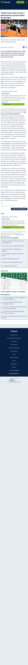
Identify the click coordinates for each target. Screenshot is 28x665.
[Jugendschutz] (14, 380)
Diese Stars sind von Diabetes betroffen (13, 246)
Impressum (14, 341)
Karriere (14, 367)
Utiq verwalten (14, 351)
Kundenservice (14, 335)
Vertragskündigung (14, 370)
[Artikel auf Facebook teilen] (24, 47)
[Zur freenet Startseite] (5, 1)
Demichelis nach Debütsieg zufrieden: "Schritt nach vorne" (13, 312)
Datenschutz (14, 344)
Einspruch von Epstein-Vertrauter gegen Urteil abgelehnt (13, 241)
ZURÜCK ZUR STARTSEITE (19, 209)
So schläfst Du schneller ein (9, 266)
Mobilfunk (20, 2)
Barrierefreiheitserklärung (14, 338)
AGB (14, 354)
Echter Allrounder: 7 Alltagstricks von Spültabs (12, 250)
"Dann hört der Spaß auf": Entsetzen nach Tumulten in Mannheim (14, 307)
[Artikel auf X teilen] (26, 47)
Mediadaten (14, 364)
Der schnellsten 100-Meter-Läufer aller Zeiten (13, 254)
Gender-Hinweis (14, 357)
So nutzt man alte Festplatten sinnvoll (12, 262)
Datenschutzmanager (14, 347)
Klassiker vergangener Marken (10, 259)
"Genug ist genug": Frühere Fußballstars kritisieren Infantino (14, 298)
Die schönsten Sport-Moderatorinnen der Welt (14, 317)
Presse (14, 360)
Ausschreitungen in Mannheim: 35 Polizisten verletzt (12, 303)
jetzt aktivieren (7, 104)
